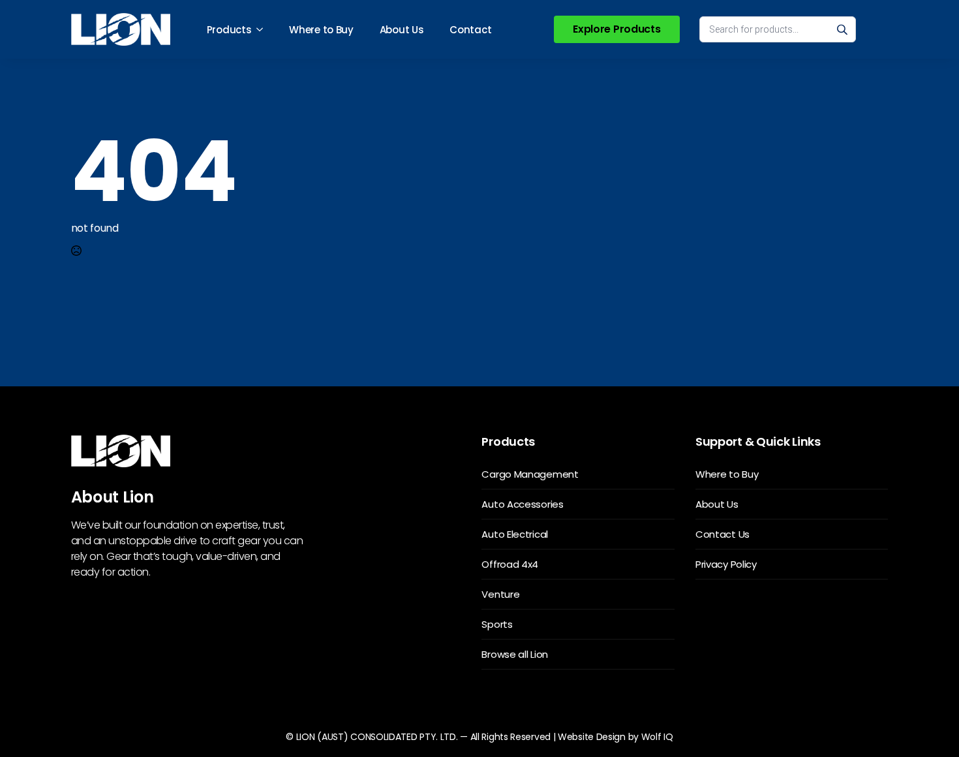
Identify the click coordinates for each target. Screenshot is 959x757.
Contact (470, 30)
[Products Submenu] (263, 30)
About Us (402, 30)
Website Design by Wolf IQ (615, 736)
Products (229, 30)
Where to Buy (321, 30)
